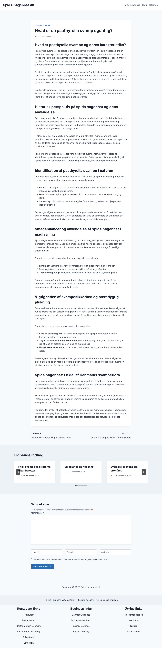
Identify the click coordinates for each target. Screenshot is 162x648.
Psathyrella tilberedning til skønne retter (51, 435)
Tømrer (133, 626)
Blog (144, 5)
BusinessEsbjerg (81, 631)
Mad (37, 26)
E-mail (70, 552)
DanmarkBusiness (81, 615)
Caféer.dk (29, 643)
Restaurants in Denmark (28, 626)
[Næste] (144, 472)
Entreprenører (133, 631)
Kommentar (37, 513)
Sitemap (153, 5)
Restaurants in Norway (28, 631)
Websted (105, 552)
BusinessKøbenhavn (81, 620)
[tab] (76, 485)
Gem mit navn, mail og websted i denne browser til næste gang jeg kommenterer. (71, 559)
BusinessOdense (81, 626)
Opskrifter (45, 26)
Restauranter (28, 620)
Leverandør (133, 620)
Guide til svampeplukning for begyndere (111, 435)
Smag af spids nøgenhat (80, 466)
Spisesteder (29, 637)
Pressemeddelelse (133, 615)
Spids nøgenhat (132, 5)
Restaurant (28, 615)
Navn (35, 552)
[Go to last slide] (18, 472)
